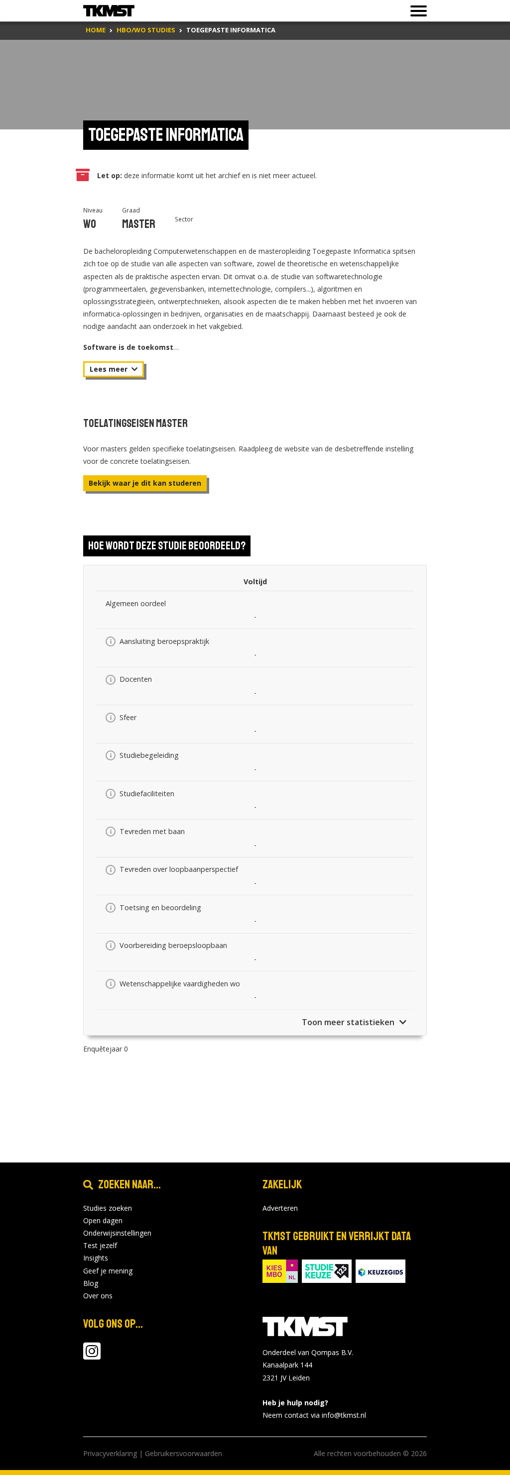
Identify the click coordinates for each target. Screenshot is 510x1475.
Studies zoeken (107, 1208)
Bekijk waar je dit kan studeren (145, 483)
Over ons (98, 1295)
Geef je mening (107, 1270)
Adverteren (280, 1208)
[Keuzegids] (380, 1270)
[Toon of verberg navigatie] (415, 10)
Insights (95, 1258)
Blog (90, 1283)
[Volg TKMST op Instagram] (92, 1356)
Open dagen (103, 1220)
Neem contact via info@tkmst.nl (314, 1415)
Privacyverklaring (110, 1453)
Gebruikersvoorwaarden (183, 1453)
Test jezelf (100, 1245)
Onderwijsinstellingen (117, 1233)
